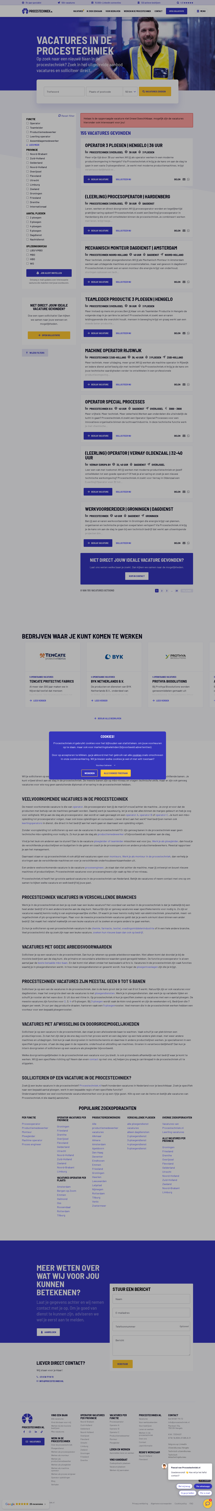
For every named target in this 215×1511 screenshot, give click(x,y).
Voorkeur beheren (104, 765)
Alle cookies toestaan (116, 773)
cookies (137, 755)
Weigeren (89, 773)
